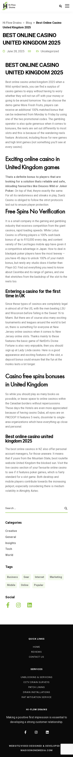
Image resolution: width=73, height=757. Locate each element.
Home (36, 647)
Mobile (11, 585)
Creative (11, 531)
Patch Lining (36, 687)
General (10, 537)
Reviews (36, 652)
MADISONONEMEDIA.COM (37, 750)
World (9, 555)
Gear (26, 577)
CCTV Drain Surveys (36, 682)
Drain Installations (36, 692)
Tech (8, 549)
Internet (39, 577)
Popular (38, 585)
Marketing (56, 577)
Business (12, 577)
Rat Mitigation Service (37, 697)
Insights (10, 543)
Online (24, 585)
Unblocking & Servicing (36, 677)
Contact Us (36, 657)
